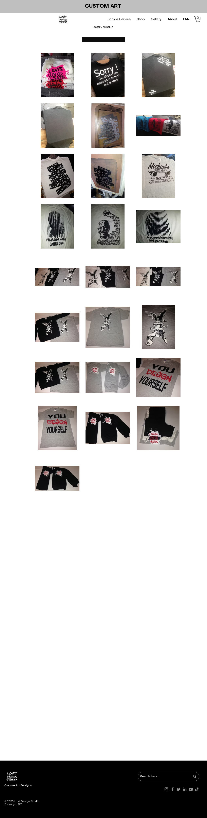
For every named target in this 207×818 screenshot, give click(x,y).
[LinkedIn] (184, 789)
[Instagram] (166, 789)
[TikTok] (196, 789)
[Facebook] (172, 789)
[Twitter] (178, 789)
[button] (119, 19)
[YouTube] (190, 789)
